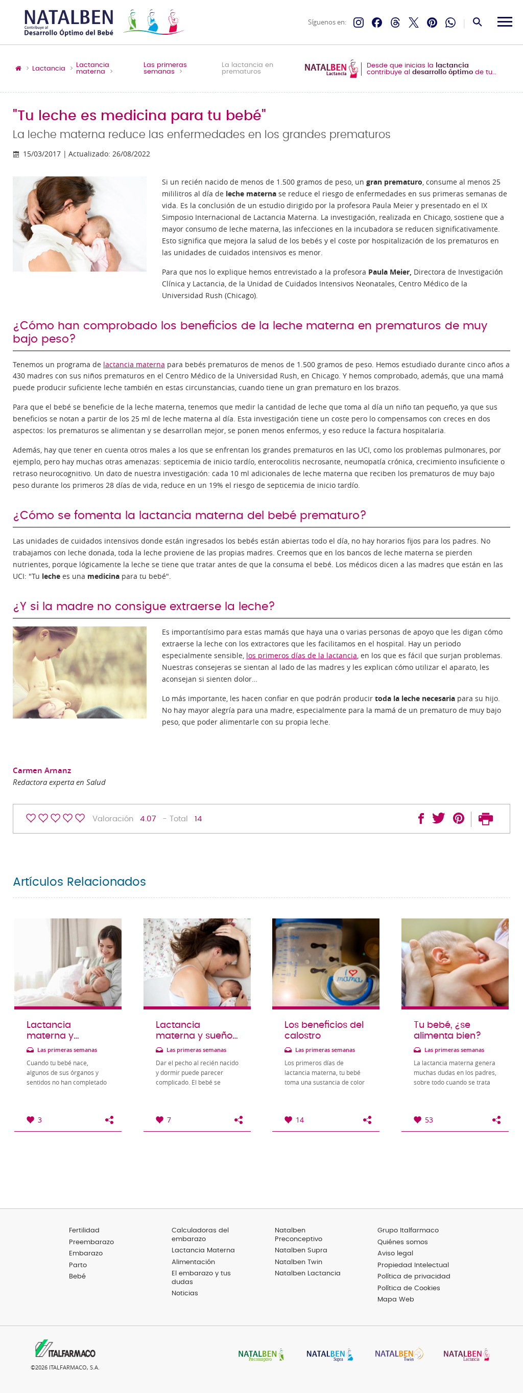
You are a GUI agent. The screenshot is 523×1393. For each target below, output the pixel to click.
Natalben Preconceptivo (298, 1235)
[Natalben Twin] (396, 1356)
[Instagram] (358, 22)
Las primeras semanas (165, 68)
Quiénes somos (402, 1242)
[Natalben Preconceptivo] (259, 1356)
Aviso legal (395, 1253)
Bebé (77, 1276)
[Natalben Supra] (327, 1356)
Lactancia (48, 69)
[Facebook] (377, 22)
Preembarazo (91, 1242)
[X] (414, 22)
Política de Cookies (408, 1288)
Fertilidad (84, 1230)
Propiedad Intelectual (413, 1265)
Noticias (185, 1293)
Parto (78, 1265)
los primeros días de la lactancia (301, 655)
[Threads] (395, 22)
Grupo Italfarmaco (408, 1230)
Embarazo (86, 1253)
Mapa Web (395, 1299)
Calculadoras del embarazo (200, 1235)
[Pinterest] (432, 22)
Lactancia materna (92, 68)
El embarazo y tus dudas (201, 1278)
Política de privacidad (413, 1276)
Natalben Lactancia (308, 1273)
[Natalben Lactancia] (464, 1356)
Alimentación (193, 1262)
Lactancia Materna (203, 1250)
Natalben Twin (298, 1262)
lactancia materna (134, 364)
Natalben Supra (301, 1250)
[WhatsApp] (450, 22)
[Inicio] (103, 23)
